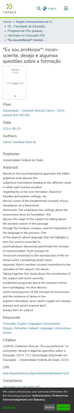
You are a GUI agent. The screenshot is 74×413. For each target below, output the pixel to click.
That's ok (63, 407)
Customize (9, 407)
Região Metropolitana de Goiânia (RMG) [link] (35, 22)
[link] (21, 387)
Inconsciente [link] (51, 324)
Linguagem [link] (35, 324)
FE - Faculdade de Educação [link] (26, 26)
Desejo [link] (8, 328)
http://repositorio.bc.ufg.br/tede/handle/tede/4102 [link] (36, 373)
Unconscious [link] (62, 328)
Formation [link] (20, 328)
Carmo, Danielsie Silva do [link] (19, 142)
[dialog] (37, 400)
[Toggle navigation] (66, 8)
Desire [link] (7, 333)
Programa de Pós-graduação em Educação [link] (27, 31)
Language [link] (46, 328)
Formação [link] (9, 324)
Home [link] (7, 22)
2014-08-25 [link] (12, 129)
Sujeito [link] (21, 324)
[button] (9, 8)
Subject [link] (33, 328)
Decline (49, 407)
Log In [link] (52, 8)
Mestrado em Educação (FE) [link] (26, 35)
